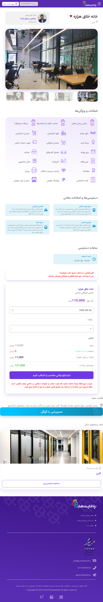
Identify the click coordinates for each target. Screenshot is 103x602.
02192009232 (26, 3)
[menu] (51, 520)
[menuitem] (51, 515)
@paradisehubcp (83, 575)
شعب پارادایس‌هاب (87, 515)
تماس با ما (90, 525)
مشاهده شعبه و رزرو (51, 483)
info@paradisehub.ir (82, 561)
